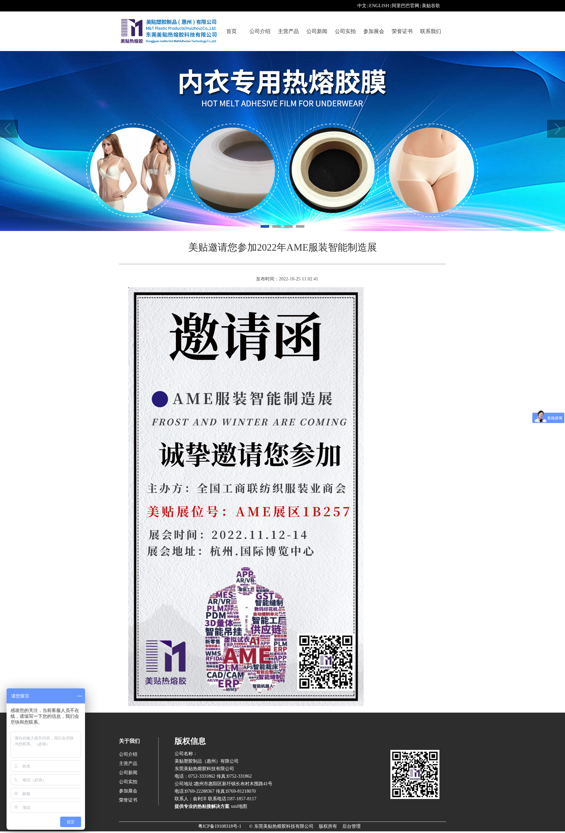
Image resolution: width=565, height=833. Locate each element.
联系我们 (430, 31)
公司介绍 (259, 31)
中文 (362, 5)
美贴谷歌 (431, 5)
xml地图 (239, 806)
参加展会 (373, 31)
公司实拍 (345, 31)
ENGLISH (379, 5)
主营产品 (288, 31)
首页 (231, 31)
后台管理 (351, 826)
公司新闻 (316, 31)
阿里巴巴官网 (405, 5)
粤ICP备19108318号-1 (219, 826)
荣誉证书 (402, 31)
